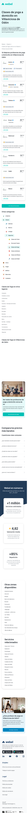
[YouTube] (10, 756)
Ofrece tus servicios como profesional (11, 767)
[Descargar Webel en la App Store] (7, 751)
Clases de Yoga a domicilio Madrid (11, 46)
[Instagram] (23, 756)
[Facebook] (17, 756)
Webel (3, 44)
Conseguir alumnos (13, 729)
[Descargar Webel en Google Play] (18, 751)
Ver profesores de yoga (13, 414)
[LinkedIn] (3, 756)
